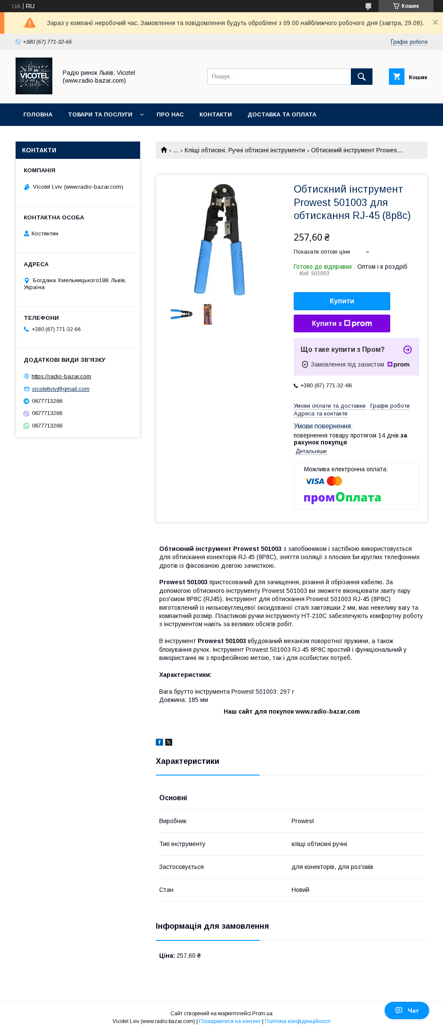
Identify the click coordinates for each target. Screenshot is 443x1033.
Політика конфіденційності (298, 1021)
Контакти (215, 114)
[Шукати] (361, 76)
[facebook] (159, 743)
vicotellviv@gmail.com (61, 389)
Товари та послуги (100, 114)
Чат (413, 1010)
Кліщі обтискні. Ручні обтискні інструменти (245, 150)
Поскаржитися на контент (230, 1021)
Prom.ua (262, 1013)
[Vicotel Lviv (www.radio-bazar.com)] (34, 92)
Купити (342, 301)
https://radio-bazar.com (61, 376)
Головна (37, 114)
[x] (168, 743)
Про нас (170, 114)
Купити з (327, 323)
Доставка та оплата (281, 114)
